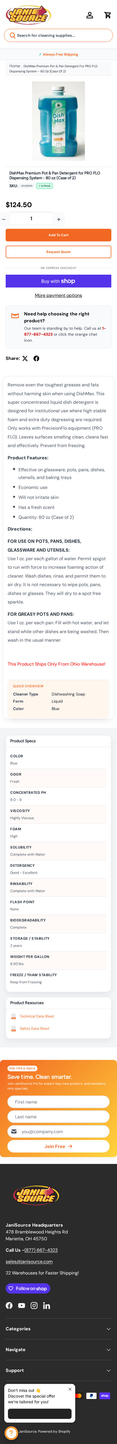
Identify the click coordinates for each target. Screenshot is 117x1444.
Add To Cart (58, 235)
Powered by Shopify (54, 1431)
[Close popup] (70, 1389)
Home (14, 65)
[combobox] (58, 35)
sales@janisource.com (29, 1261)
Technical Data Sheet (37, 1016)
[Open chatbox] (11, 1433)
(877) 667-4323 (41, 1250)
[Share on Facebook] (36, 358)
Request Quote (58, 252)
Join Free (55, 1146)
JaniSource (28, 1431)
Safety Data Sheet (34, 1028)
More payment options (58, 295)
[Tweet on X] (25, 358)
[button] (108, 15)
